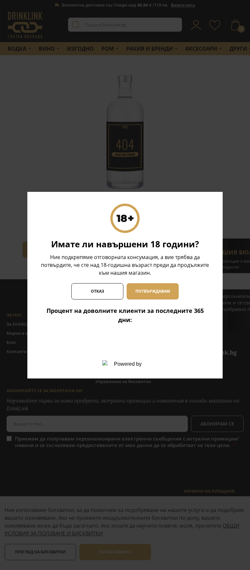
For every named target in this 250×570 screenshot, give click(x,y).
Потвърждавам (152, 291)
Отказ (97, 291)
